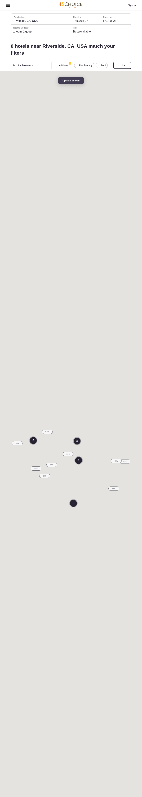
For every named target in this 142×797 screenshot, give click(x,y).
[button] (68, 454)
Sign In (132, 5)
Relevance (23, 65)
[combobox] (41, 19)
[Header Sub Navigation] (8, 5)
